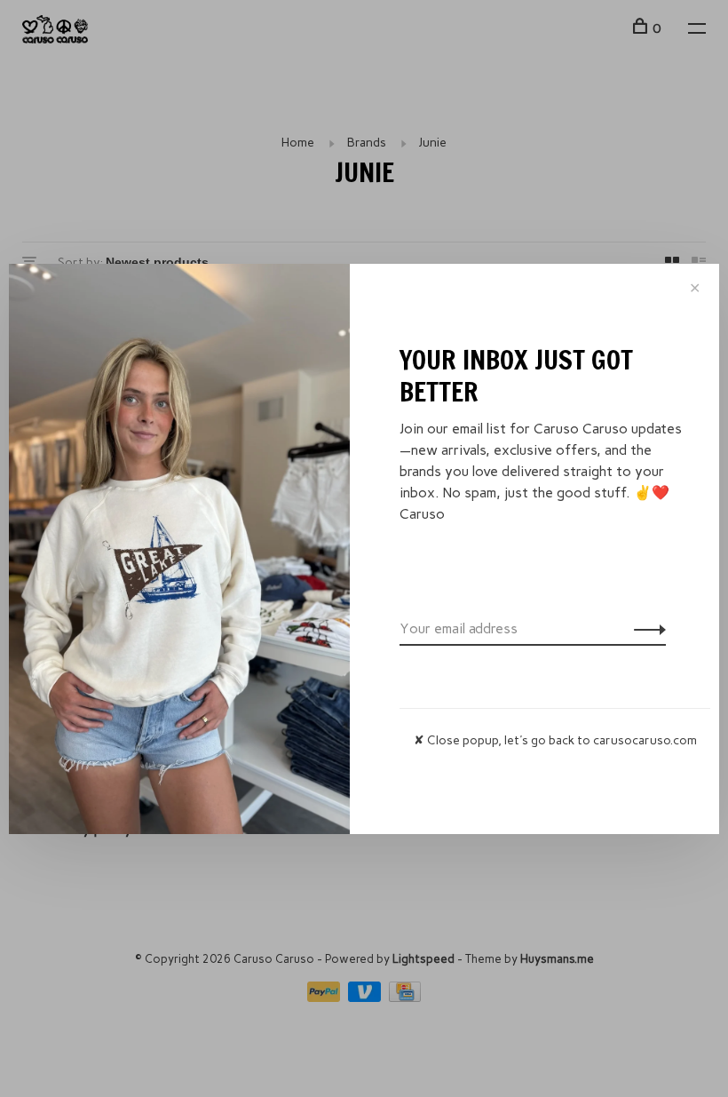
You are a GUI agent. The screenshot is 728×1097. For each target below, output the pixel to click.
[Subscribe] (645, 628)
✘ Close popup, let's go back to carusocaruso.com (555, 740)
